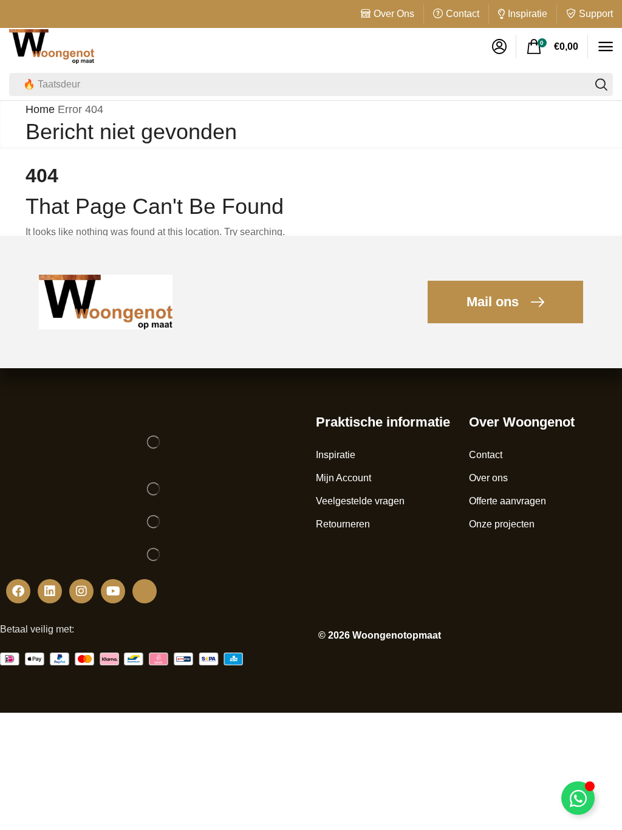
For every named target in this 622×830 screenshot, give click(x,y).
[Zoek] (601, 84)
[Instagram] (81, 591)
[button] (499, 46)
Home (40, 109)
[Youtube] (113, 591)
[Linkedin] (50, 591)
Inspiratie (527, 14)
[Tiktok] (144, 591)
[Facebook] (18, 591)
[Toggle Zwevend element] (578, 798)
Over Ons (394, 14)
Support (596, 14)
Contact (462, 14)
